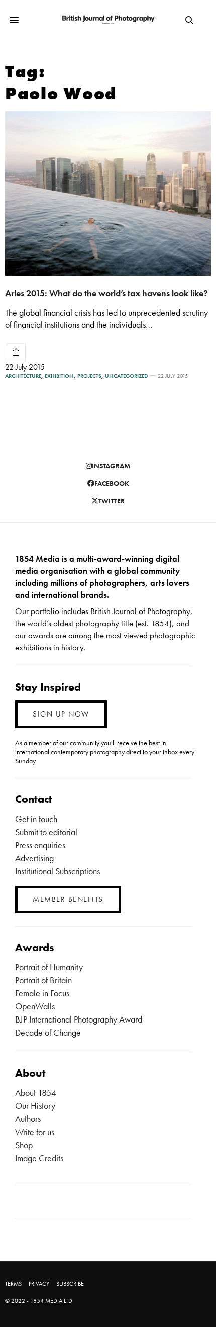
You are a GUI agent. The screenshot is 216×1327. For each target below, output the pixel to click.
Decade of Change (48, 1032)
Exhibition (59, 376)
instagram (111, 465)
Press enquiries (40, 845)
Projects (89, 376)
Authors (28, 1119)
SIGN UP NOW (61, 714)
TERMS (13, 1284)
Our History (35, 1105)
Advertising (34, 858)
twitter (111, 500)
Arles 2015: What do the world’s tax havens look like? (106, 293)
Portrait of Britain (43, 980)
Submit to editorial (46, 832)
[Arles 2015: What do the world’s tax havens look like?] (108, 193)
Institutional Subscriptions (57, 871)
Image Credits (39, 1158)
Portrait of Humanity (49, 967)
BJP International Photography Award (78, 1019)
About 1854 (35, 1092)
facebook (111, 483)
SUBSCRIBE (70, 1284)
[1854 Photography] (108, 20)
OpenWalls (35, 1006)
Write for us (34, 1132)
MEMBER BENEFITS (68, 899)
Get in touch (36, 819)
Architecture (23, 376)
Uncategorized (126, 376)
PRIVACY (39, 1284)
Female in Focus (42, 993)
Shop (24, 1145)
